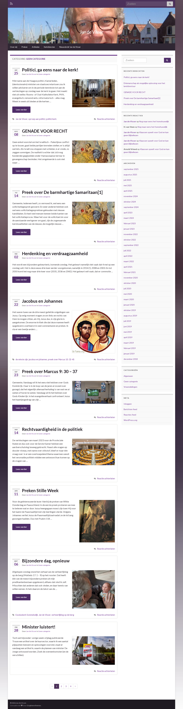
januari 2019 (129, 353)
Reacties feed (130, 414)
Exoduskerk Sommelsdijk (27, 615)
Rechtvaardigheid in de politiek (52, 429)
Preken (24, 47)
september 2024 (131, 207)
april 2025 (128, 191)
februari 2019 (130, 348)
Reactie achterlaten (106, 119)
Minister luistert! (38, 626)
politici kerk (51, 119)
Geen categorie (44, 74)
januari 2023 (129, 229)
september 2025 (131, 169)
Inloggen (128, 404)
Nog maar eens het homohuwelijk (154, 121)
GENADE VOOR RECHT (44, 130)
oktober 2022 (130, 239)
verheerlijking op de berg (62, 615)
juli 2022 (127, 250)
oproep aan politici (36, 119)
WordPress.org (130, 420)
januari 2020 (129, 305)
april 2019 (128, 337)
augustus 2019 (130, 315)
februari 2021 (130, 272)
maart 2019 (129, 343)
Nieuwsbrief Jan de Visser (70, 47)
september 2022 (131, 245)
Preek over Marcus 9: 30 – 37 (49, 371)
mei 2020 (128, 294)
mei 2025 (128, 185)
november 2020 (131, 277)
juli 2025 (127, 180)
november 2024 (131, 196)
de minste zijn (22, 359)
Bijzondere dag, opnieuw (46, 560)
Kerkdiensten (49, 47)
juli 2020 (127, 288)
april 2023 (128, 212)
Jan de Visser (91, 32)
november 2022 (131, 234)
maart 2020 (129, 299)
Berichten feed (130, 409)
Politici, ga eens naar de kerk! (50, 69)
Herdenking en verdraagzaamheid (55, 253)
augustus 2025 (130, 174)
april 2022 (128, 256)
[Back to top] (176, 702)
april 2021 (128, 267)
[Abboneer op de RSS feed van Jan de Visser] (11, 3)
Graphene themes (34, 705)
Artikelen (35, 47)
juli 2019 (127, 321)
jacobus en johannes (38, 359)
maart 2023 (129, 218)
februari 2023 (130, 223)
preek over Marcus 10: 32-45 (61, 359)
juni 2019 (128, 326)
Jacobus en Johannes (42, 301)
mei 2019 (128, 332)
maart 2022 (129, 261)
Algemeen (128, 376)
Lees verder (21, 109)
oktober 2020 (130, 283)
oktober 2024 (130, 201)
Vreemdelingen (130, 387)
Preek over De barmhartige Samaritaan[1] (62, 192)
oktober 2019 (130, 310)
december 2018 (131, 359)
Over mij (13, 47)
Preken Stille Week (40, 490)
